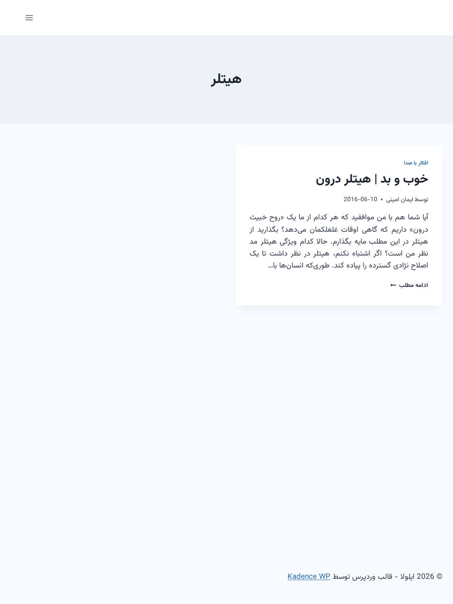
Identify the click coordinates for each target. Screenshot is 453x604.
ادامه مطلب (409, 285)
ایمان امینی (399, 199)
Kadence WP (309, 577)
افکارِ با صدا (416, 163)
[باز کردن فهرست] (29, 17)
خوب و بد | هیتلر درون (372, 179)
